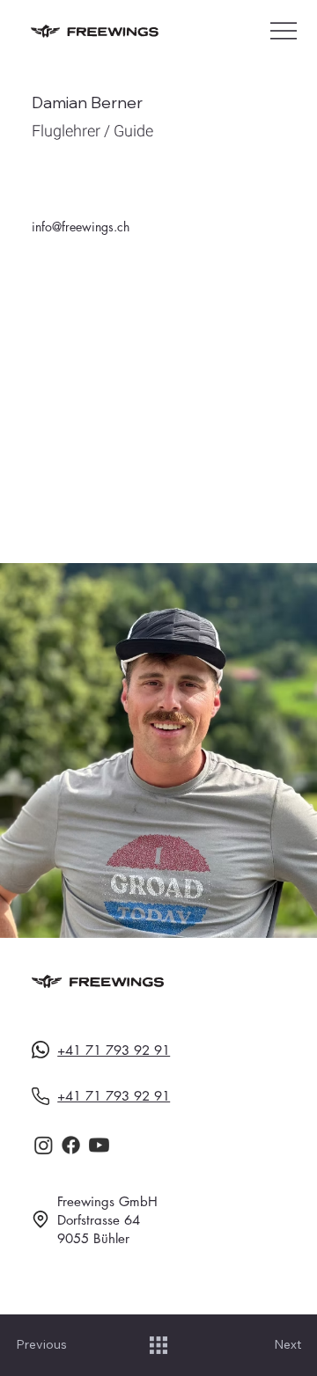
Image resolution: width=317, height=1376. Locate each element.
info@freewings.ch (80, 226)
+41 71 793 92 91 (113, 1050)
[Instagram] (43, 1145)
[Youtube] (99, 1145)
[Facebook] (71, 1145)
